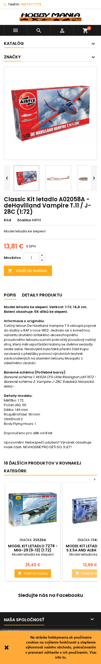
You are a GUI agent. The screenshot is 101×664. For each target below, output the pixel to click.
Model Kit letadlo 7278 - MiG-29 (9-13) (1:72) (32, 548)
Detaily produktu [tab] (42, 295)
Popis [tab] (10, 295)
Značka (24, 220)
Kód (7, 220)
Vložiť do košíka (27, 271)
